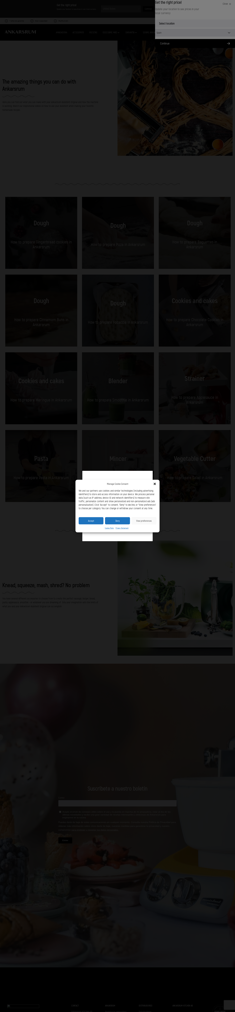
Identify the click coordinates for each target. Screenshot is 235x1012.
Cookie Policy (109, 528)
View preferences (144, 520)
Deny (117, 520)
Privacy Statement (122, 528)
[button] (154, 484)
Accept (91, 520)
